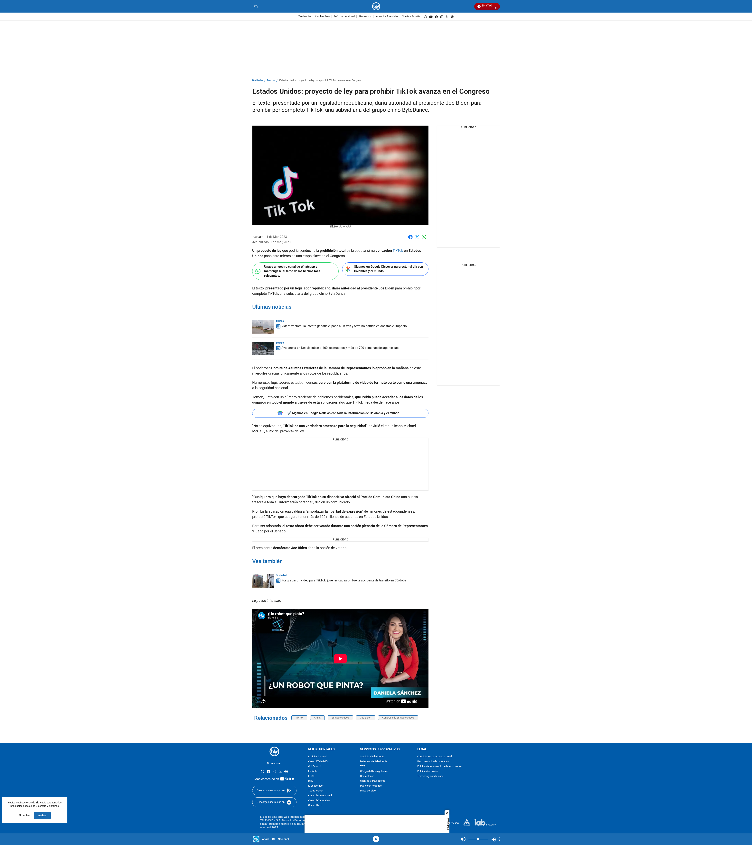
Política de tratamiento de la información (439, 766)
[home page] (376, 6)
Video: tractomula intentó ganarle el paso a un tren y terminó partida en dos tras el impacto (344, 326)
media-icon (376, 839)
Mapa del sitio (368, 791)
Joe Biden (365, 717)
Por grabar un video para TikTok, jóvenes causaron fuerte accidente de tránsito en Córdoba (343, 580)
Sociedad (281, 575)
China (317, 717)
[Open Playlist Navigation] (499, 839)
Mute (463, 839)
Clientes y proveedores (372, 781)
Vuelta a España (411, 16)
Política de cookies (427, 771)
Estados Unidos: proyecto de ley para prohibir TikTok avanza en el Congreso (320, 80)
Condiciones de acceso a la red (434, 757)
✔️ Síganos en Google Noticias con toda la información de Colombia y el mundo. (343, 413)
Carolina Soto (322, 16)
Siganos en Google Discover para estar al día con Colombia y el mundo (388, 269)
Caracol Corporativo (319, 800)
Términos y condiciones (430, 776)
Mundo (271, 80)
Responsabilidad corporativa (433, 761)
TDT (362, 766)
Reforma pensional (344, 16)
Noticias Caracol (317, 757)
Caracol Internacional (320, 795)
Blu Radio (257, 80)
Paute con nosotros (371, 786)
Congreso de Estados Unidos (398, 717)
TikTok (398, 250)
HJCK (311, 776)
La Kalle (312, 771)
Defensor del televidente (373, 761)
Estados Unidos (340, 717)
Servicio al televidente (372, 757)
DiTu (310, 781)
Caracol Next (315, 805)
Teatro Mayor (315, 791)
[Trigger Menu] (255, 6)
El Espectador (315, 786)
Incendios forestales (386, 16)
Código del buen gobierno (374, 771)
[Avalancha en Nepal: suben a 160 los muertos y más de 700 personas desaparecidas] (263, 348)
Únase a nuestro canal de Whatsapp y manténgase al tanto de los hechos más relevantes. (292, 271)
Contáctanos (367, 776)
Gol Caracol (314, 766)
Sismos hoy (365, 16)
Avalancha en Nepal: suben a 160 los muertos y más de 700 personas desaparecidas (340, 348)
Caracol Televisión (318, 761)
